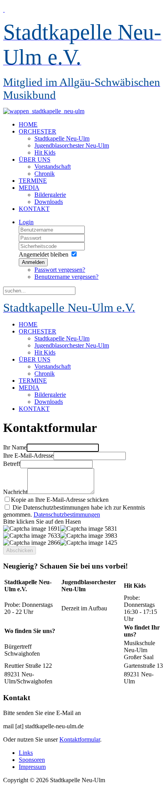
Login (26, 222)
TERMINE (33, 180)
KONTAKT (34, 208)
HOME (28, 124)
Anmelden (33, 262)
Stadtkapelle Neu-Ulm (61, 138)
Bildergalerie (50, 194)
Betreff (11, 463)
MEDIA (29, 187)
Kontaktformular (79, 739)
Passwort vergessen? (59, 269)
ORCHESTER (37, 131)
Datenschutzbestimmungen (67, 514)
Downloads (48, 201)
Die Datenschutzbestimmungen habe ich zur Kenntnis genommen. (74, 511)
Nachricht (15, 492)
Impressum (32, 766)
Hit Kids (44, 152)
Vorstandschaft (52, 166)
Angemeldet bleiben (43, 254)
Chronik (44, 173)
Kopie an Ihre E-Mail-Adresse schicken (60, 499)
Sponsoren (32, 759)
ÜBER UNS (34, 159)
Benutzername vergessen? (66, 276)
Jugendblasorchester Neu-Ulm (71, 145)
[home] (43, 111)
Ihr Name (15, 447)
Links (26, 752)
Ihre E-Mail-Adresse (28, 455)
